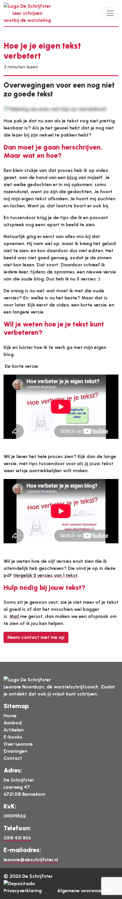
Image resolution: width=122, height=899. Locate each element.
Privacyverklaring (23, 890)
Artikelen (14, 730)
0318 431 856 (17, 838)
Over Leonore (18, 744)
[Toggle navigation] (110, 13)
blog (72, 177)
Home (10, 715)
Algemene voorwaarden (84, 890)
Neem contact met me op (36, 637)
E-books (13, 737)
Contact (13, 758)
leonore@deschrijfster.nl (31, 859)
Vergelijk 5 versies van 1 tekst (45, 575)
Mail (14, 616)
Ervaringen (15, 751)
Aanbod (13, 723)
